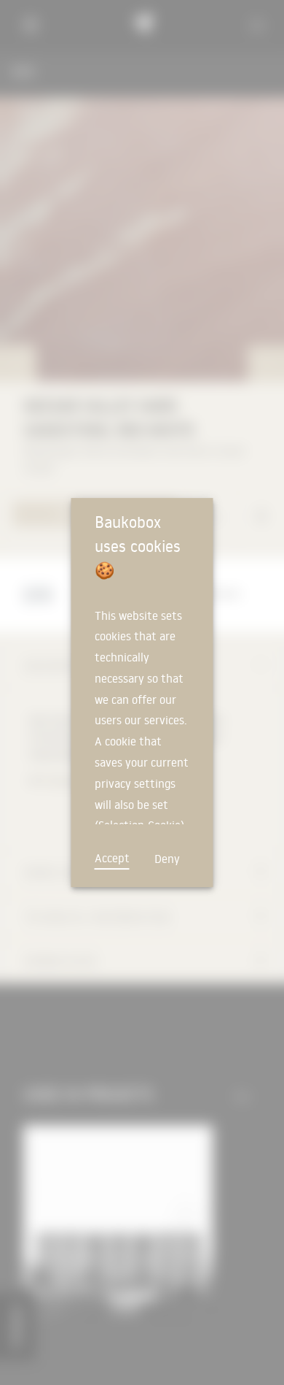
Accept (112, 858)
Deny (167, 858)
